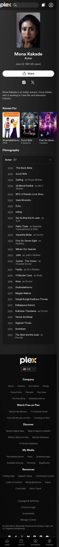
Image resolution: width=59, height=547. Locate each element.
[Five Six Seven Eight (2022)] (47, 128)
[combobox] (28, 4)
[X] (33, 82)
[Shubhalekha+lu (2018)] (11, 128)
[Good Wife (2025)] (29, 128)
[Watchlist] (43, 5)
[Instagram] (24, 82)
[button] (51, 5)
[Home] (6, 5)
